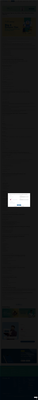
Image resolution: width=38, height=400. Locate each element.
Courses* (20, 198)
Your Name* (11, 195)
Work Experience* (21, 195)
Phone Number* (11, 198)
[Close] (28, 194)
